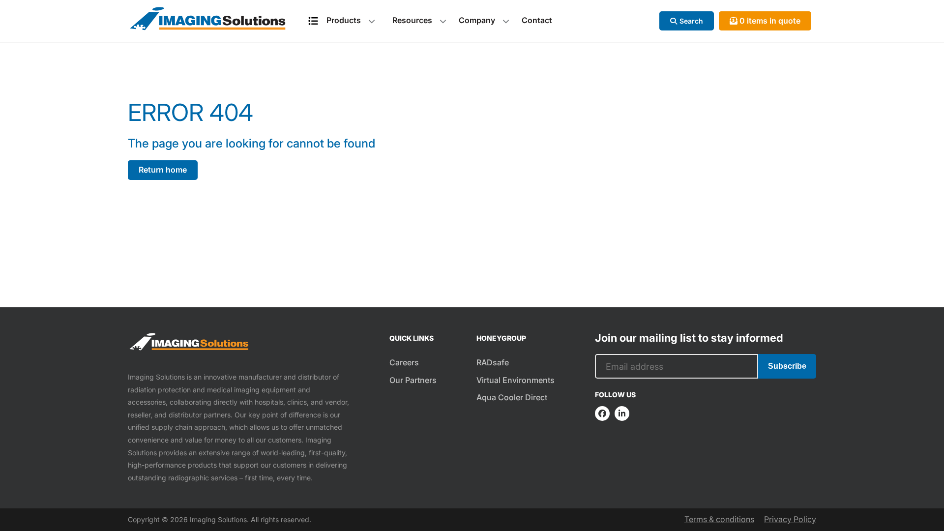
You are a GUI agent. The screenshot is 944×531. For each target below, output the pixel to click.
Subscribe (787, 366)
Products (343, 20)
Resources (412, 20)
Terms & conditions (719, 519)
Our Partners (413, 380)
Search (691, 21)
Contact (537, 20)
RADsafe (492, 362)
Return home (163, 170)
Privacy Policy (790, 519)
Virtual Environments (515, 380)
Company (477, 20)
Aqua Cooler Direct (511, 397)
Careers (404, 362)
